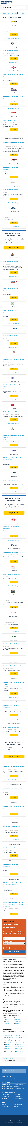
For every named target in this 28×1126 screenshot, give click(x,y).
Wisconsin (17, 1023)
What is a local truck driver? (9, 959)
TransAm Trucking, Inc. (14, 662)
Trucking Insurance (18, 1098)
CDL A (5, 948)
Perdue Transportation (14, 211)
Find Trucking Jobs (6, 1084)
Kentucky (7, 1021)
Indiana (7, 1017)
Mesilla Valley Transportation (14, 47)
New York (17, 1025)
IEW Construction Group (14, 381)
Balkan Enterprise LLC (14, 879)
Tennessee (17, 1019)
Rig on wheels (14, 701)
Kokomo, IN (18, 1044)
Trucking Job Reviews (19, 1088)
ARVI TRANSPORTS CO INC (14, 258)
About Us (4, 1104)
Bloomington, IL (19, 1051)
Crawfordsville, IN (20, 1042)
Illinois (6, 1025)
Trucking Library (5, 1096)
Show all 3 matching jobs (13, 38)
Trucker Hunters (14, 306)
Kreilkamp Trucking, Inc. (14, 523)
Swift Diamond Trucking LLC (14, 860)
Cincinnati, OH (19, 1037)
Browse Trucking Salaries (7, 1088)
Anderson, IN (8, 1050)
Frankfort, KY (19, 1035)
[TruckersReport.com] (7, 3)
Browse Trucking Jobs (7, 1086)
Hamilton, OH (19, 1039)
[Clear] (25, 7)
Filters (22, 13)
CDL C (17, 948)
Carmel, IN (7, 1046)
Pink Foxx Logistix (14, 899)
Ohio (6, 1019)
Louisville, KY (8, 1039)
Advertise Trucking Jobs (19, 1078)
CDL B (11, 948)
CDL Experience (6, 13)
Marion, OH (18, 1050)
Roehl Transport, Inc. (14, 616)
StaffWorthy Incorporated (14, 723)
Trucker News (17, 1094)
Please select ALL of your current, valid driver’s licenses (12, 947)
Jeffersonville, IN (9, 1037)
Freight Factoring (18, 1104)
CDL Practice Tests (18, 1096)
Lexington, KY (19, 1048)
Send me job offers (14, 951)
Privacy (2, 1118)
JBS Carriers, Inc (14, 570)
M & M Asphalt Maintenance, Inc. (14, 784)
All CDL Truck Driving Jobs (8, 1058)
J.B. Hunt (14, 25)
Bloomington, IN (19, 1046)
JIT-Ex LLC (14, 594)
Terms (22, 1118)
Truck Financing (5, 1106)
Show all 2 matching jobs (13, 62)
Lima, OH (18, 1040)
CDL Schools (4, 1098)
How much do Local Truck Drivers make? (13, 998)
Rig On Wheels (14, 678)
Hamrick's (14, 408)
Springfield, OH (8, 1040)
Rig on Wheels (14, 763)
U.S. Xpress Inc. (14, 355)
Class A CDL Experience (8, 941)
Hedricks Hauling (14, 822)
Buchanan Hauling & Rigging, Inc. (14, 186)
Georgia (7, 1023)
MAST (14, 284)
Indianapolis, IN (8, 1051)
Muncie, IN (7, 1048)
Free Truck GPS (5, 1094)
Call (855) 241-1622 (14, 247)
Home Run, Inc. (14, 116)
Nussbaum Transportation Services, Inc (14, 138)
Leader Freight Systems (14, 432)
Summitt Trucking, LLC (14, 70)
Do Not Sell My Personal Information (12, 1118)
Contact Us (4, 1078)
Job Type (15, 13)
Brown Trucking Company (14, 548)
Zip (3, 936)
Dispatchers (16, 1106)
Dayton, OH (7, 1044)
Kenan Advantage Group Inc (14, 332)
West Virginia (18, 1017)
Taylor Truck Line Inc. (14, 92)
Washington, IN (8, 1035)
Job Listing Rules (15, 1120)
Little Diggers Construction (14, 844)
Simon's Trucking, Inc (14, 163)
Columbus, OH (8, 1042)
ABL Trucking (14, 476)
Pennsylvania (18, 1021)
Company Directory (18, 1084)
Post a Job (16, 1086)
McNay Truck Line (14, 640)
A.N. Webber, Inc (14, 454)
